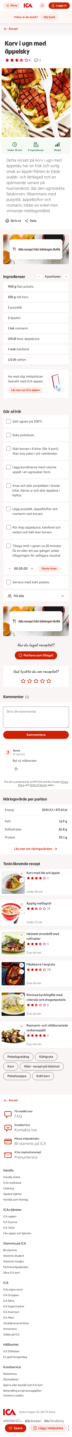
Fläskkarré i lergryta (40, 964)
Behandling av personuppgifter (22, 1390)
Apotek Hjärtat (12, 1194)
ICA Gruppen (11, 1295)
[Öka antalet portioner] (66, 276)
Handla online (11, 1177)
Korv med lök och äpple (43, 873)
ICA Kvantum (11, 1312)
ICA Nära (8, 1301)
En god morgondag (15, 1357)
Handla (8, 1170)
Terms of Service (38, 785)
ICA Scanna (10, 1222)
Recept (13, 29)
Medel (57, 150)
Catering (8, 1188)
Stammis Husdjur (13, 1261)
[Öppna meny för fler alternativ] (21, 880)
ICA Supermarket (13, 1306)
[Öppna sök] (42, 5)
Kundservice (12, 1367)
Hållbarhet (11, 1344)
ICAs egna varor (13, 1289)
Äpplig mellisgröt (38, 903)
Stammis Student (13, 1256)
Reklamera (10, 1374)
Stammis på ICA (14, 1243)
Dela (33, 221)
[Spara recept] (21, 873)
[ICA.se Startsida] (28, 5)
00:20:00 (21, 568)
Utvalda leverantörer (16, 1323)
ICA (5, 1283)
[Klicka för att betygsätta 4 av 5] (42, 681)
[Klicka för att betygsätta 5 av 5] (49, 681)
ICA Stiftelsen (11, 1351)
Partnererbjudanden (16, 1267)
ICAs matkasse (12, 1182)
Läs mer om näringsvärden (33, 849)
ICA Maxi (8, 1317)
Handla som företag (15, 1199)
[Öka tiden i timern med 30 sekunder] (32, 568)
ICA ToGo (9, 1227)
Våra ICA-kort (11, 1272)
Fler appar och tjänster (17, 1233)
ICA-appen (9, 1216)
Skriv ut (15, 221)
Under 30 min (14, 150)
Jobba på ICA (11, 1334)
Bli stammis (10, 1250)
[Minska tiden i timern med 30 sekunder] (9, 568)
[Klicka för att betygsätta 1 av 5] (23, 681)
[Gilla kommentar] (16, 769)
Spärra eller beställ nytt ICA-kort (23, 1385)
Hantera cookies (13, 1395)
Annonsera (10, 1329)
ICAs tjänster (12, 1210)
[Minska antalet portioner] (39, 276)
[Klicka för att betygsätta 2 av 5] (29, 681)
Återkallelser (11, 1379)
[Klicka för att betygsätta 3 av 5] (36, 681)
